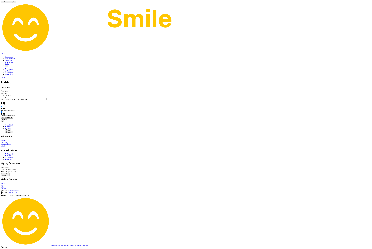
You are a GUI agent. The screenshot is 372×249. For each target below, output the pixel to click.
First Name (4, 91)
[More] (6, 66)
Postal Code (4, 171)
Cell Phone (4, 97)
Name (2, 167)
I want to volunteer (6, 105)
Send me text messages (8, 115)
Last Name (4, 93)
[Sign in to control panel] (26, 245)
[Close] (2, 121)
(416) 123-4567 (13, 192)
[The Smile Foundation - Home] (88, 52)
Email (6, 95)
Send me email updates (8, 110)
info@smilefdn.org (13, 190)
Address (14, 99)
